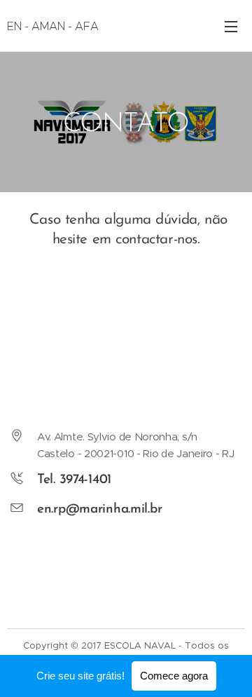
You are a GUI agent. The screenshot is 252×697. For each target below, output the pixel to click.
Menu (231, 26)
